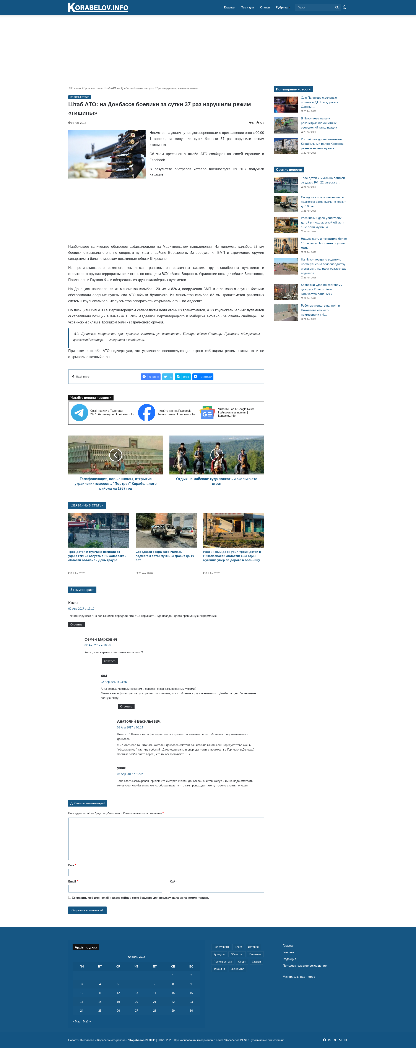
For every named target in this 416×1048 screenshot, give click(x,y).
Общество (237, 954)
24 (81, 1010)
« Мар (76, 1021)
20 (136, 1001)
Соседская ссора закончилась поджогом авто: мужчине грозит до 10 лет (165, 556)
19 (118, 1001)
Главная (229, 7)
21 (154, 1001)
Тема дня (247, 7)
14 (154, 993)
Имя (72, 865)
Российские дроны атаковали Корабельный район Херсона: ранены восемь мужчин (322, 143)
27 (136, 1010)
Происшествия (92, 88)
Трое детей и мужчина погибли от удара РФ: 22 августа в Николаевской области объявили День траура (97, 556)
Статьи (265, 7)
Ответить (76, 624)
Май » (87, 1021)
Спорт (242, 961)
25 (99, 1010)
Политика (255, 954)
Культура (219, 954)
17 (81, 1001)
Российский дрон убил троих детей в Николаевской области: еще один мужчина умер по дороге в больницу (232, 556)
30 (191, 1010)
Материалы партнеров (299, 976)
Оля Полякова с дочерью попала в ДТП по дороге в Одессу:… (319, 102)
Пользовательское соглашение (305, 965)
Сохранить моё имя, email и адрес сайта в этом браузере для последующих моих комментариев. (140, 897)
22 (173, 1001)
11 (100, 993)
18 (99, 1001)
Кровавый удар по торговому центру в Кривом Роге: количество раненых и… (321, 289)
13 (136, 993)
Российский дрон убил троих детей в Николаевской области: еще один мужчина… (323, 222)
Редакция (289, 959)
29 (173, 1010)
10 (81, 993)
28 (154, 1010)
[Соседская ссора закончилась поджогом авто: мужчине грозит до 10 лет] (166, 530)
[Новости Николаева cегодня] (98, 8)
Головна (288, 952)
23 (191, 1001)
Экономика (237, 969)
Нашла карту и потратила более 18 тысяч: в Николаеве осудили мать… (324, 243)
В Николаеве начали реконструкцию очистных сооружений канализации (319, 123)
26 (118, 1010)
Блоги (238, 946)
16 (191, 993)
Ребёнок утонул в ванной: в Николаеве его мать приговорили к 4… (320, 310)
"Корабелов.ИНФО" (141, 1040)
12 (118, 993)
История (253, 946)
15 (173, 993)
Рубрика (282, 7)
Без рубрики (221, 946)
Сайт (173, 881)
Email (73, 881)
